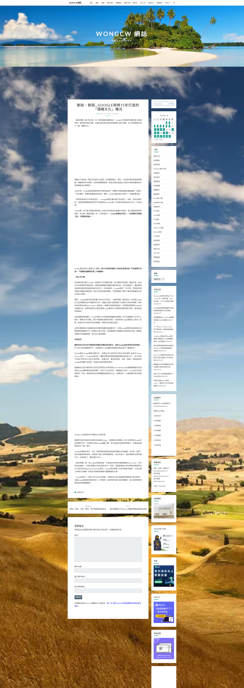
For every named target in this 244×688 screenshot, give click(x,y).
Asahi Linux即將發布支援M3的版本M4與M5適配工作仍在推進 (163, 357)
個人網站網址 (80, 587)
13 (161, 130)
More (167, 3)
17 (172, 130)
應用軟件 (157, 194)
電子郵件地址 (80, 576)
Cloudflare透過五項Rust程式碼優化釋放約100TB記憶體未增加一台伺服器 (163, 338)
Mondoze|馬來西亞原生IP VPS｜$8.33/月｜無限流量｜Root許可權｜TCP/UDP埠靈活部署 (163, 298)
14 (164, 130)
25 (155, 136)
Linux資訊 (157, 215)
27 (161, 136)
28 (164, 136)
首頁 (91, 3)
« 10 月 (156, 139)
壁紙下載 (110, 3)
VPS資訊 (156, 219)
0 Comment (114, 114)
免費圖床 (118, 3)
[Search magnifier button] (172, 103)
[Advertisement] (122, 85)
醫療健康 (157, 257)
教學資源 (157, 240)
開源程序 (157, 245)
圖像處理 (157, 181)
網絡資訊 (80, 492)
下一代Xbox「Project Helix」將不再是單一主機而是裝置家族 (163, 329)
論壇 (97, 3)
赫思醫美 (157, 160)
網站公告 (157, 156)
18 (155, 133)
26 (158, 136)
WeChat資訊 (158, 232)
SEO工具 (142, 3)
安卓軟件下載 (158, 202)
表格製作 (159, 3)
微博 (102, 3)
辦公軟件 (157, 177)
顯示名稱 (79, 566)
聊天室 (135, 3)
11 (155, 130)
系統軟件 (157, 173)
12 (158, 130)
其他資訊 (157, 261)
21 (164, 133)
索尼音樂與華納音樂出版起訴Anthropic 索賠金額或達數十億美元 (163, 348)
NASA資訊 (157, 224)
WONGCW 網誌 (75, 3)
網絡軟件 (157, 190)
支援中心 (151, 3)
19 (158, 133)
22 (167, 133)
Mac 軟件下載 (158, 198)
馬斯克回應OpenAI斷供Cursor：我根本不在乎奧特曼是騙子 (163, 383)
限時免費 (157, 165)
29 (167, 136)
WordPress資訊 (159, 228)
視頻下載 (127, 3)
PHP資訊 (157, 236)
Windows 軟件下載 (160, 169)
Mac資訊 (156, 211)
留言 (77, 535)
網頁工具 (157, 249)
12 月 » (161, 139)
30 (170, 136)
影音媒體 (157, 186)
